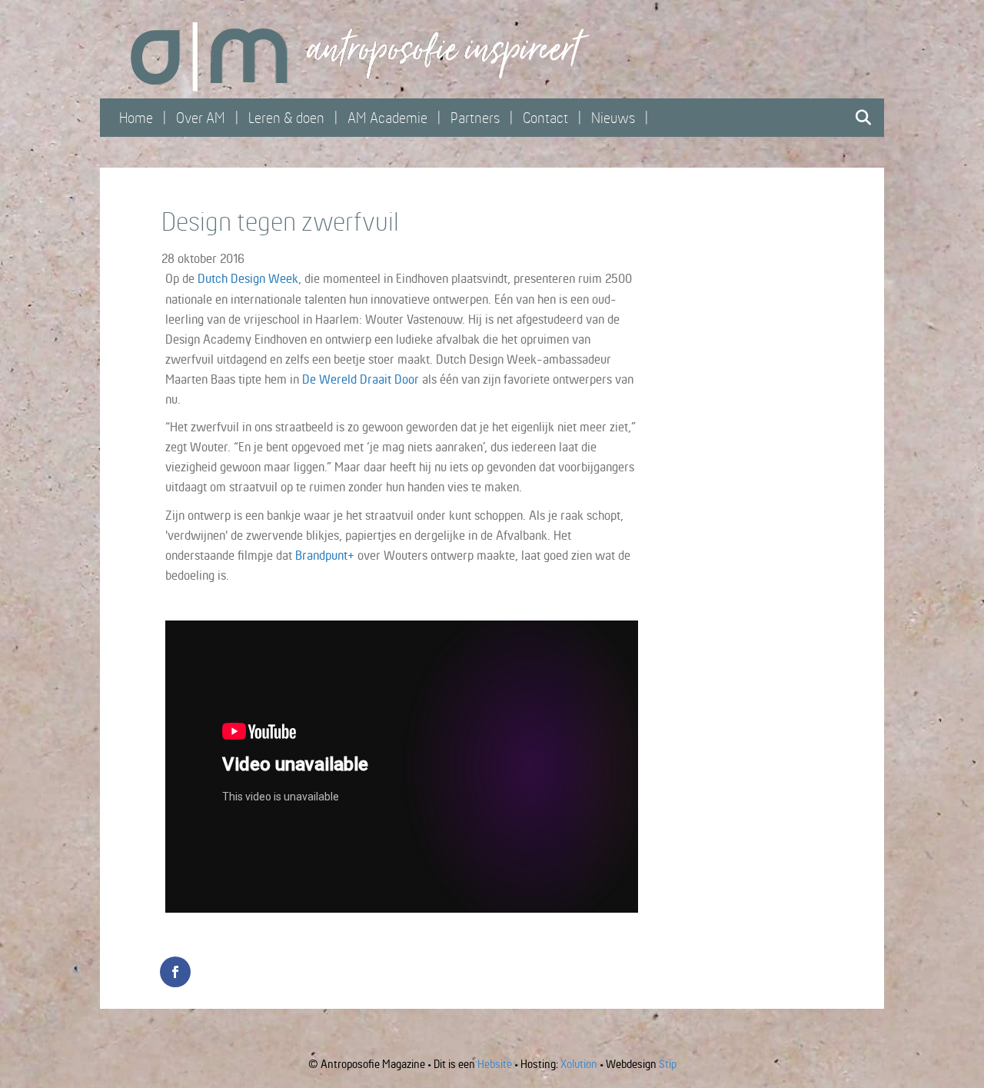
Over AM (200, 117)
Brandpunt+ (324, 555)
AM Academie (387, 117)
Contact (545, 117)
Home (136, 117)
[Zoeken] (859, 117)
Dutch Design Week (248, 278)
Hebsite (494, 1063)
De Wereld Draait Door (360, 379)
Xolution (578, 1063)
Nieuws (613, 117)
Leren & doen (286, 117)
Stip (667, 1063)
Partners (475, 117)
